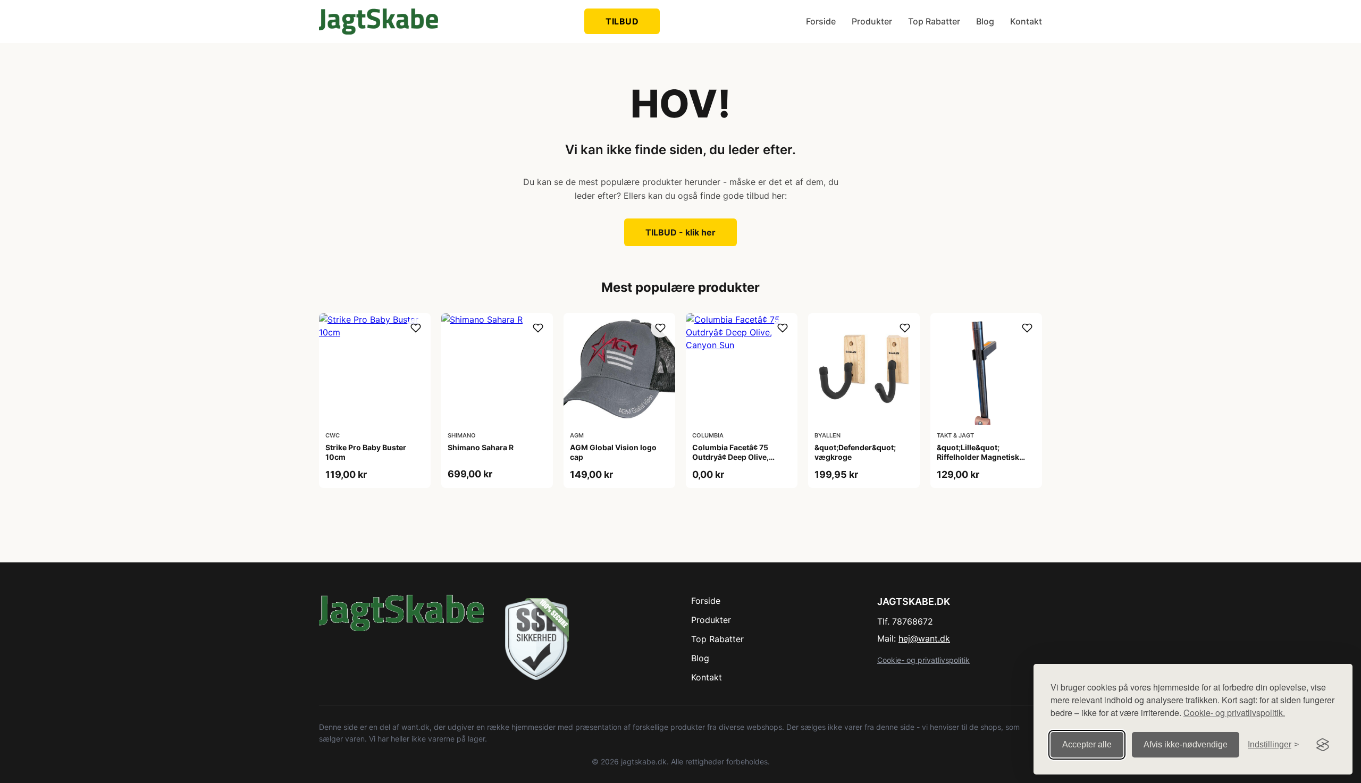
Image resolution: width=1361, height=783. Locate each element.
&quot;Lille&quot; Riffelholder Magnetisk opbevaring (978, 457)
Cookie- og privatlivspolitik (923, 659)
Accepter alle (1087, 744)
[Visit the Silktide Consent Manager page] (1322, 744)
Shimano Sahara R (481, 447)
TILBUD (622, 21)
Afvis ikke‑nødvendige (1186, 744)
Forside (821, 21)
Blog (985, 21)
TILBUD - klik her (680, 232)
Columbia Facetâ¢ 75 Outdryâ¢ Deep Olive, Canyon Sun (730, 457)
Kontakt (1026, 21)
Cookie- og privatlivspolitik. (1234, 712)
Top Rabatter (934, 21)
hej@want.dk (924, 638)
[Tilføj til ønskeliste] (415, 328)
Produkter (872, 21)
